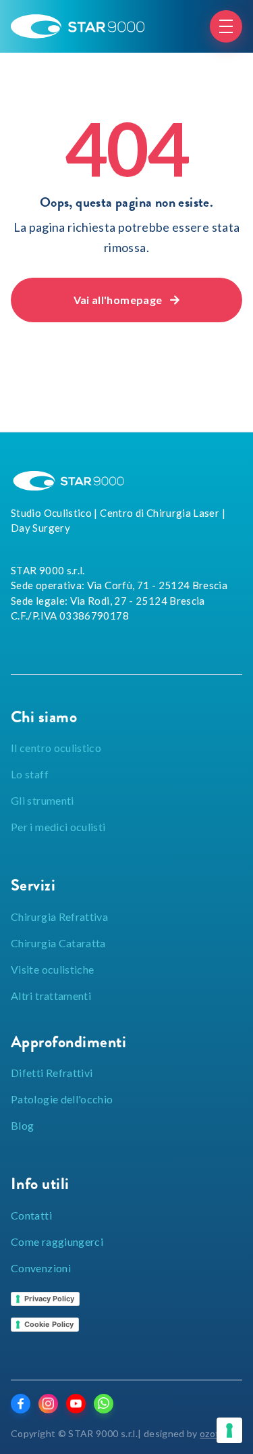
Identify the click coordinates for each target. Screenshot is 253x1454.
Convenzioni (41, 1267)
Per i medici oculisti (58, 826)
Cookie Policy (49, 1324)
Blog (22, 1125)
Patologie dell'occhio (62, 1099)
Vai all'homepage (127, 299)
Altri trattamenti (51, 995)
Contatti (31, 1215)
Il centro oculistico (56, 747)
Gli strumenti (42, 800)
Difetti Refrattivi (51, 1072)
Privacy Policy (49, 1298)
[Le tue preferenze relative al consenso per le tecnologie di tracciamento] (229, 1430)
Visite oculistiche (52, 969)
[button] (226, 26)
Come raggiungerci (57, 1241)
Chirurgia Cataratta (58, 942)
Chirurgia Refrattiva (59, 916)
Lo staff (30, 774)
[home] (77, 26)
